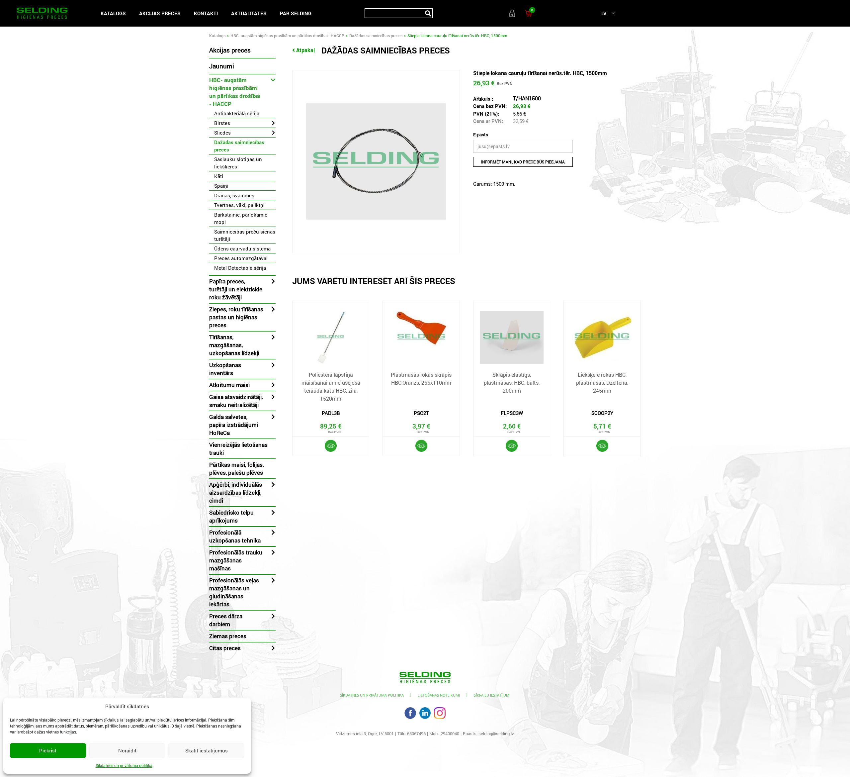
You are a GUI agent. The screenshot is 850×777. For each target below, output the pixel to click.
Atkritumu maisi (229, 385)
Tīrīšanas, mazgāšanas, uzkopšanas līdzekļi (234, 345)
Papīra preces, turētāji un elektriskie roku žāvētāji (235, 289)
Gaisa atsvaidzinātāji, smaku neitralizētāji (236, 401)
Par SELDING (295, 13)
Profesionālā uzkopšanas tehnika (235, 536)
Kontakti (206, 13)
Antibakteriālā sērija (236, 113)
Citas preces (225, 648)
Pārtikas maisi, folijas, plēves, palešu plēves (236, 468)
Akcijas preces (160, 13)
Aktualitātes (249, 13)
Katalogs (113, 13)
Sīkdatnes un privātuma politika (124, 765)
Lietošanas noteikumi (439, 695)
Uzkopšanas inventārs (225, 369)
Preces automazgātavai (241, 258)
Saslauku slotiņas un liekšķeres (238, 163)
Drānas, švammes (234, 195)
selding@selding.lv (496, 733)
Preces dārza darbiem (225, 620)
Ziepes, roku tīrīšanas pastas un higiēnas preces (236, 317)
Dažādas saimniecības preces (375, 35)
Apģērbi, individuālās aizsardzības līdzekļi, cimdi (235, 492)
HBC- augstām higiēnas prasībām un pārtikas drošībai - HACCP (287, 35)
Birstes (222, 123)
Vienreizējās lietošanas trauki (238, 448)
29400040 (450, 733)
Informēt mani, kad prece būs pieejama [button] (523, 161)
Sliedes (222, 132)
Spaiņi (221, 185)
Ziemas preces (227, 636)
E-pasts (480, 135)
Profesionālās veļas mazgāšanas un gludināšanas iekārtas (234, 592)
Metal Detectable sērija (240, 267)
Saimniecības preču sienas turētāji (244, 235)
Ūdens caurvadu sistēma (242, 248)
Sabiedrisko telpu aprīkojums (231, 516)
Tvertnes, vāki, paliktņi (239, 205)
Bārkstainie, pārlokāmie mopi (240, 218)
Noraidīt (127, 750)
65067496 (416, 733)
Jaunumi (221, 66)
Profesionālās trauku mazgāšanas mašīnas (235, 560)
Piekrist (47, 750)
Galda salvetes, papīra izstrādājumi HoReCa (233, 425)
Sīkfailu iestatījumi (492, 695)
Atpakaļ (305, 50)
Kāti (218, 176)
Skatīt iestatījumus (206, 750)
